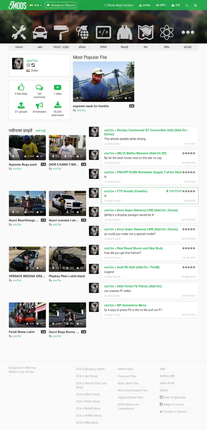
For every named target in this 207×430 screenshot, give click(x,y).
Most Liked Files (128, 383)
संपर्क (162, 369)
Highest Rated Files (130, 397)
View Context (114, 143)
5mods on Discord (175, 411)
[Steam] (33, 65)
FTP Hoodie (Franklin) (132, 191)
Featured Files (127, 376)
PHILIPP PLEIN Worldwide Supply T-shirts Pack (149, 172)
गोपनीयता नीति (167, 376)
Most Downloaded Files (133, 390)
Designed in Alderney (22, 368)
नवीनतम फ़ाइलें (125, 369)
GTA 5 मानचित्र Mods (88, 415)
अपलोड (146, 5)
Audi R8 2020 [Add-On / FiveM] (138, 267)
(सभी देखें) (40, 131)
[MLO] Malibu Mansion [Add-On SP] (141, 153)
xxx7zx (32, 60)
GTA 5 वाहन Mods (87, 376)
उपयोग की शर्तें (167, 383)
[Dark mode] (187, 5)
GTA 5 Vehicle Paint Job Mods (91, 385)
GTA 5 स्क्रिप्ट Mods (88, 401)
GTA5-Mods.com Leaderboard (128, 406)
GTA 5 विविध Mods (87, 422)
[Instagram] (28, 65)
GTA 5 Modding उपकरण (90, 369)
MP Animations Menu (131, 305)
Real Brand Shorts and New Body (140, 248)
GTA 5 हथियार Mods (88, 394)
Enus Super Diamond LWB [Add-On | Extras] (147, 210)
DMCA (164, 390)
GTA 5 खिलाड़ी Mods (88, 408)
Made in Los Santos (21, 372)
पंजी (177, 5)
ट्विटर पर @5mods (174, 397)
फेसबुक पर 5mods (173, 404)
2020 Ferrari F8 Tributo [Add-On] (139, 286)
